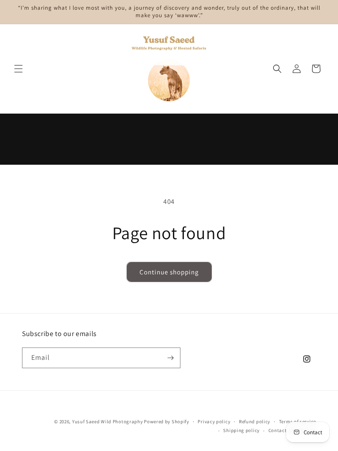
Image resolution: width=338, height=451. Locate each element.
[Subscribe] (170, 357)
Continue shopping (169, 272)
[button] (18, 68)
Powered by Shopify (166, 421)
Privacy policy (214, 421)
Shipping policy (241, 430)
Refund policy (254, 421)
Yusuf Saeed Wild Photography (107, 421)
